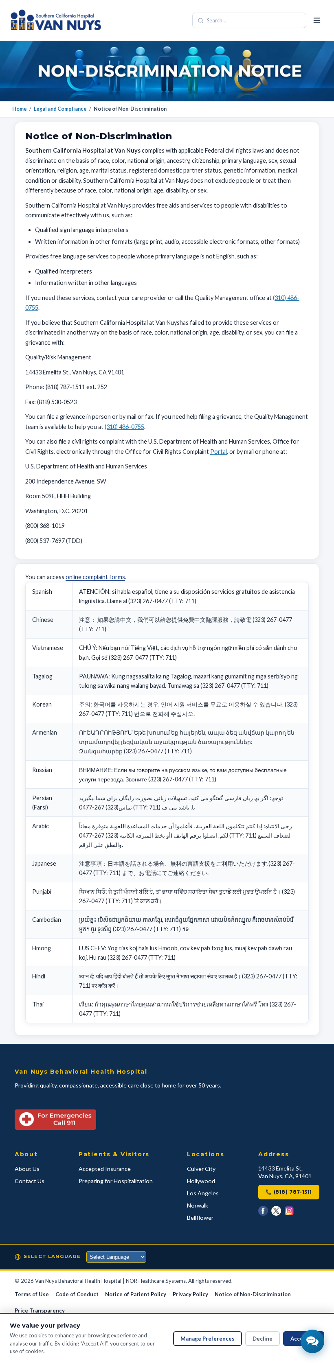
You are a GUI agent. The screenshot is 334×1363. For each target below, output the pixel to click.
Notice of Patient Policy (135, 1294)
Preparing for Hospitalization (116, 1180)
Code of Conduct (77, 1294)
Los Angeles (203, 1193)
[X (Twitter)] (276, 1211)
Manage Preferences (207, 1338)
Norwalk (197, 1205)
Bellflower (200, 1217)
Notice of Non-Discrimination (253, 1294)
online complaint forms (95, 576)
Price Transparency (40, 1310)
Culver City (201, 1168)
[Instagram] (289, 1211)
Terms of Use (32, 1294)
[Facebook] (263, 1211)
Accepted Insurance (105, 1168)
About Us (27, 1168)
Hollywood (201, 1180)
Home (19, 109)
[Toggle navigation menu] (317, 20)
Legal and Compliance (60, 109)
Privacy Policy (190, 1294)
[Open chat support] (312, 1341)
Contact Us (29, 1180)
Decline (262, 1338)
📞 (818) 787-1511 (289, 1192)
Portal (218, 451)
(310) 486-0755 (124, 426)
